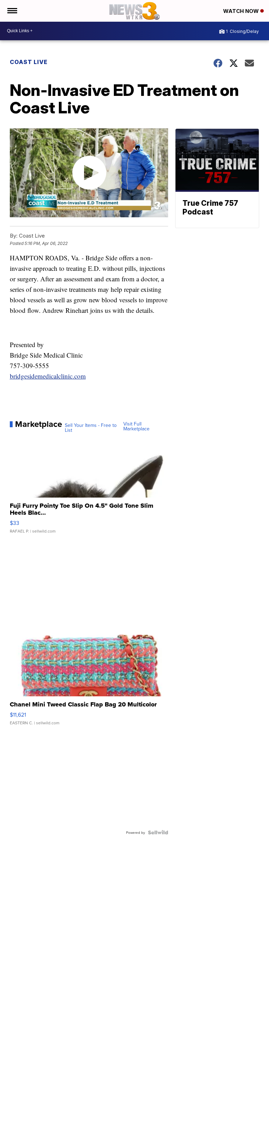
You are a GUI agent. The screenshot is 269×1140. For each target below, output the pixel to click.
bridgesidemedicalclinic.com (48, 376)
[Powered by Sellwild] (158, 832)
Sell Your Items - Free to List (91, 427)
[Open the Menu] (11, 11)
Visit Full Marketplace (136, 426)
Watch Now (241, 11)
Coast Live (29, 61)
